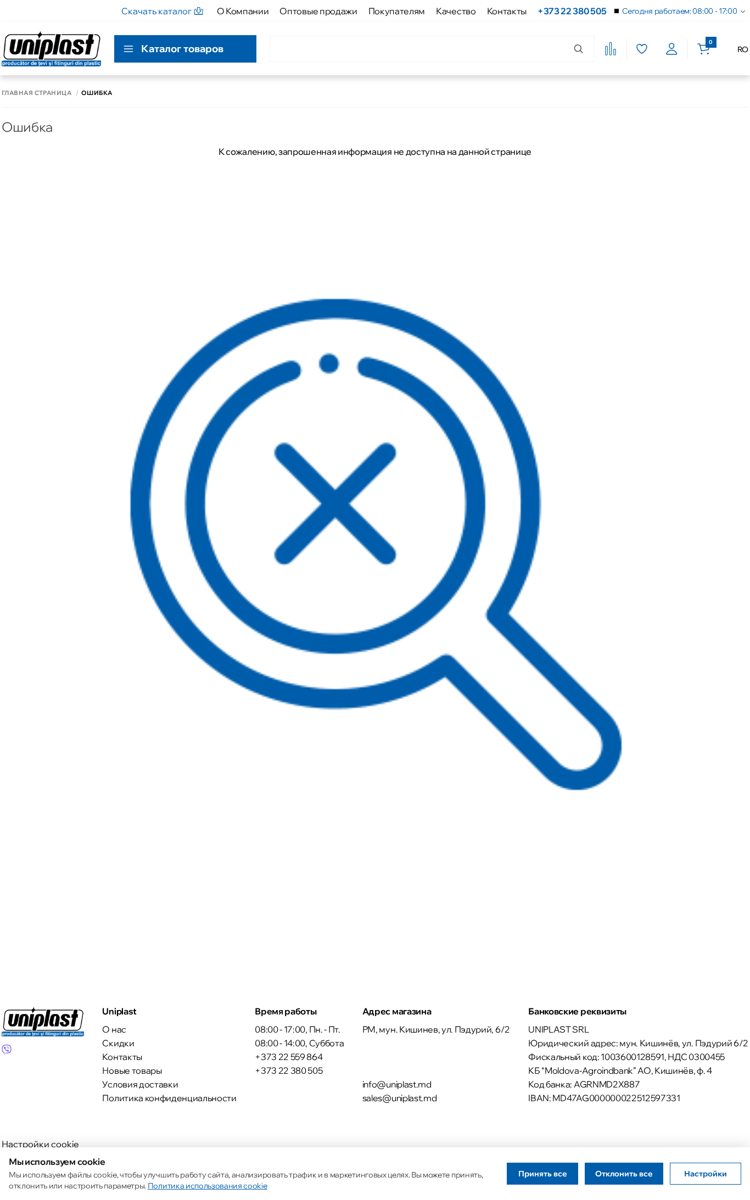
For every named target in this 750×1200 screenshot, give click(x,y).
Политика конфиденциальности (169, 1097)
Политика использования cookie (207, 1186)
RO (742, 49)
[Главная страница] (51, 48)
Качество (455, 10)
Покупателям (396, 10)
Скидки (118, 1043)
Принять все (542, 1174)
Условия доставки (140, 1084)
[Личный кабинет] (672, 49)
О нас (114, 1029)
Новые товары (131, 1070)
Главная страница (36, 93)
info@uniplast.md (397, 1084)
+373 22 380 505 (572, 10)
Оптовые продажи (318, 10)
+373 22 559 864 (288, 1056)
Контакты (507, 10)
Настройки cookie (40, 1144)
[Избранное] (641, 49)
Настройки (705, 1174)
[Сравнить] (610, 49)
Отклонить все (624, 1174)
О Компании (243, 10)
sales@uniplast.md (399, 1097)
